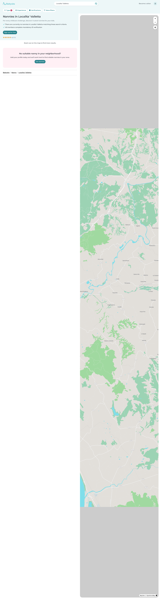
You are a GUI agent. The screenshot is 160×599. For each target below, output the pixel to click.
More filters (50, 10)
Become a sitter (145, 3)
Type (9, 10)
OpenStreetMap (151, 595)
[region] (119, 306)
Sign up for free (10, 32)
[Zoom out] (155, 22)
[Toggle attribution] (156, 595)
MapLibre (142, 595)
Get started (40, 61)
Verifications (36, 10)
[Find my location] (155, 27)
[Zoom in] (155, 18)
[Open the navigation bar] (155, 3)
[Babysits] (9, 3)
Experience (21, 10)
